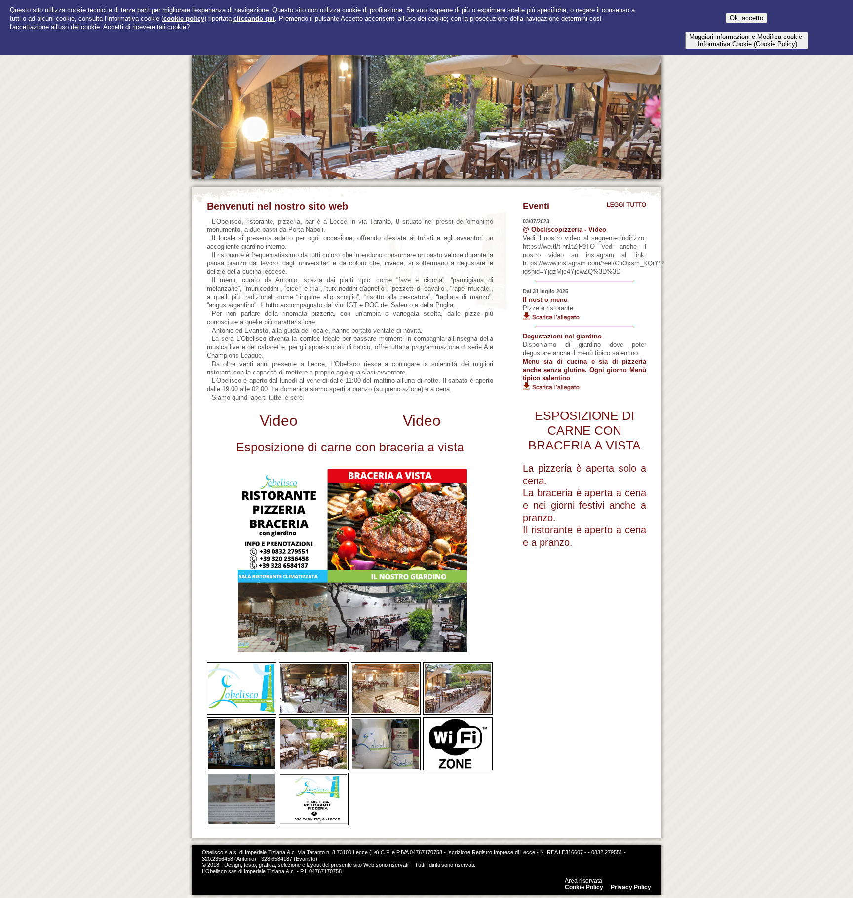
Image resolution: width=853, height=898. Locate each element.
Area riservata (583, 880)
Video (279, 420)
